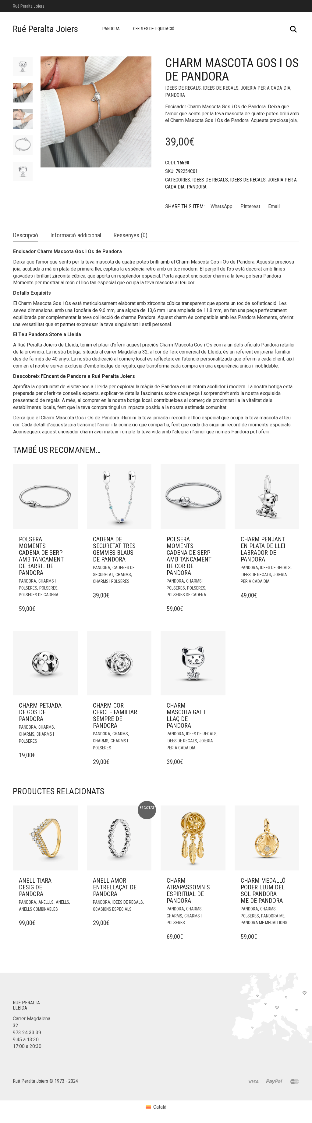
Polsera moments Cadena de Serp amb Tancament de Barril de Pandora (41, 556)
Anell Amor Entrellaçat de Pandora (114, 887)
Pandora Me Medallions (264, 922)
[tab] (25, 235)
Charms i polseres (111, 581)
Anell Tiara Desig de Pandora (35, 887)
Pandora (111, 28)
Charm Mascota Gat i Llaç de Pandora (186, 715)
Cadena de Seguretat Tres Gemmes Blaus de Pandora (114, 549)
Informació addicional (75, 235)
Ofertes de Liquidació (153, 28)
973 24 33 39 (27, 1032)
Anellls (46, 902)
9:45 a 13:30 (26, 1039)
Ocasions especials (112, 909)
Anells (62, 902)
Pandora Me (273, 915)
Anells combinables (38, 909)
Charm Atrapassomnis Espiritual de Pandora (188, 890)
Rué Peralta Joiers (45, 28)
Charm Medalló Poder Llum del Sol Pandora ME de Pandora (263, 890)
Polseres (48, 588)
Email (274, 206)
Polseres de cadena (38, 594)
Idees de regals (183, 88)
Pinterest (250, 206)
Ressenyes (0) (130, 235)
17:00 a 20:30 (27, 1046)
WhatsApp (221, 206)
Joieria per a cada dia (265, 88)
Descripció (25, 235)
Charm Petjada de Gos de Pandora (40, 712)
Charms (123, 574)
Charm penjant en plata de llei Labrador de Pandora (263, 549)
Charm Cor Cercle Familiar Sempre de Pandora (115, 715)
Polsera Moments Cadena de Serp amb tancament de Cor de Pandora (189, 556)
